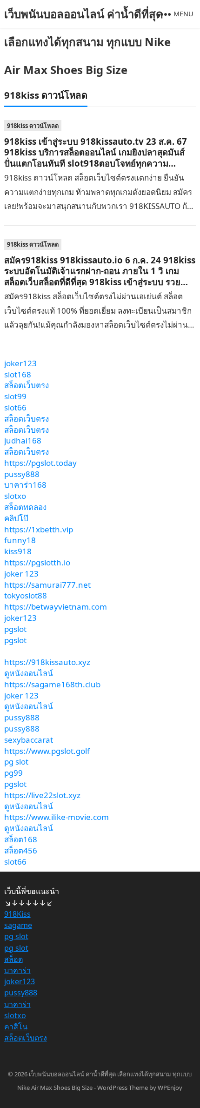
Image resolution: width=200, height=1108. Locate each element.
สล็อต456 (20, 850)
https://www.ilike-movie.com (56, 817)
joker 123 (21, 573)
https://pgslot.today (40, 462)
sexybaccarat (28, 739)
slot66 (15, 407)
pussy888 (22, 474)
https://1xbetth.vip (38, 529)
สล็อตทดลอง (25, 507)
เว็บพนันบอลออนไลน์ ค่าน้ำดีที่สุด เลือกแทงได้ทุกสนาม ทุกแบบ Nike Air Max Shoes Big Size (87, 41)
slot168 (17, 374)
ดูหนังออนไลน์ (28, 673)
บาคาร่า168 (25, 484)
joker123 (20, 363)
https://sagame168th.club (52, 684)
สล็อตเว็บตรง (26, 385)
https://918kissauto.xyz (47, 662)
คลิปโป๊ (16, 518)
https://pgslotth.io (37, 562)
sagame (18, 925)
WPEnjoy (170, 1087)
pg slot (16, 761)
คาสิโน (15, 1026)
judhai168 (22, 440)
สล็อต (13, 959)
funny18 (20, 540)
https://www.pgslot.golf (47, 750)
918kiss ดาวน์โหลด (33, 125)
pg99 (13, 772)
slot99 (15, 396)
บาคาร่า (17, 970)
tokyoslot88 (25, 595)
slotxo (15, 495)
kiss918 (18, 551)
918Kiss (17, 914)
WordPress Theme (122, 1087)
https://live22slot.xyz (42, 795)
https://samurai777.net (47, 584)
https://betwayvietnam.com (55, 606)
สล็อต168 (20, 839)
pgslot (15, 629)
